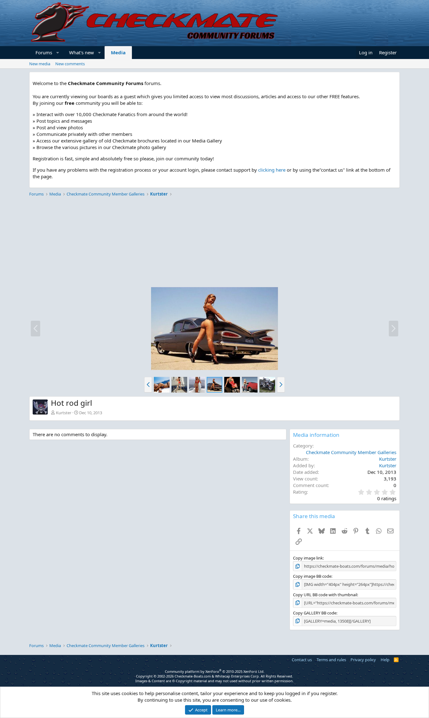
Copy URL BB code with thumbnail (325, 594)
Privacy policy (363, 659)
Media (118, 52)
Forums (43, 52)
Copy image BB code (312, 576)
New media (39, 64)
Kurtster (63, 412)
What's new (81, 52)
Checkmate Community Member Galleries (351, 452)
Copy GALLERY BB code (314, 613)
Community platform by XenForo (214, 671)
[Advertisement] (214, 243)
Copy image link (308, 558)
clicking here (271, 170)
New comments (70, 64)
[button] (58, 52)
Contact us (302, 659)
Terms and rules (331, 659)
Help (385, 659)
